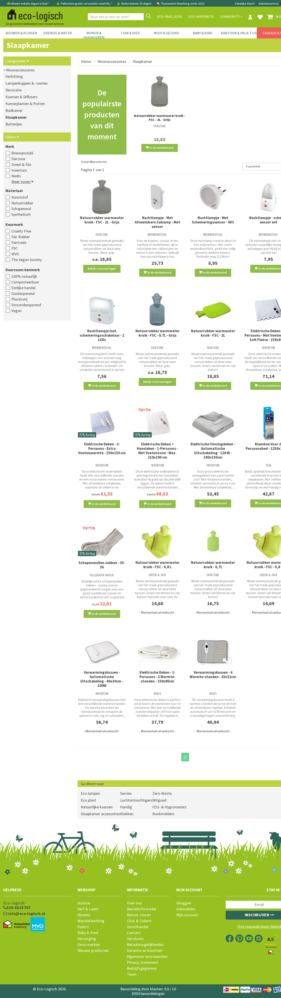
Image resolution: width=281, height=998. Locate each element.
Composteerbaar (25, 282)
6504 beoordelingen (148, 993)
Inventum (19, 170)
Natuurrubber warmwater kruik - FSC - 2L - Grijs (160, 117)
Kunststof (19, 197)
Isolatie (83, 903)
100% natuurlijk (24, 276)
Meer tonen (21, 181)
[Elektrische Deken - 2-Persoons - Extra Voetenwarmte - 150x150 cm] (102, 423)
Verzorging (86, 938)
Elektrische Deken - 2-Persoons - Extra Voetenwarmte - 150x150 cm (102, 448)
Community (230, 16)
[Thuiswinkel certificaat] (16, 924)
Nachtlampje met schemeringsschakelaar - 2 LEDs (102, 335)
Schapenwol (21, 208)
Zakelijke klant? (245, 3)
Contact (134, 932)
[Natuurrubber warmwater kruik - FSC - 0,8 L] (157, 541)
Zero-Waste (162, 793)
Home (86, 61)
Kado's (83, 926)
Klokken (126, 813)
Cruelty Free (21, 231)
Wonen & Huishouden (93, 35)
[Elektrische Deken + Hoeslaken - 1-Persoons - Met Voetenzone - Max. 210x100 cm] (157, 423)
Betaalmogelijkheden (145, 944)
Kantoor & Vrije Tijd (239, 33)
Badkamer (14, 110)
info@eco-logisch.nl (26, 913)
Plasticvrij (19, 299)
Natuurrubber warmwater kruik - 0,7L (213, 564)
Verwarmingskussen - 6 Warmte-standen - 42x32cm (213, 674)
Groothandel (137, 926)
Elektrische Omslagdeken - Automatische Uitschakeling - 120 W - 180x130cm (213, 451)
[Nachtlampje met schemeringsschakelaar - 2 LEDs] (102, 310)
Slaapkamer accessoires (100, 813)
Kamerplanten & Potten (25, 103)
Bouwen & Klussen (21, 33)
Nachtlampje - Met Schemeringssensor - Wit (213, 220)
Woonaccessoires (112, 61)
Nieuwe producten (93, 950)
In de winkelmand (161, 148)
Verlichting (14, 76)
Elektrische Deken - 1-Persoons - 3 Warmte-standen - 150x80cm (157, 677)
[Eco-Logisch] (33, 14)
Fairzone (18, 158)
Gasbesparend (23, 293)
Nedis (16, 176)
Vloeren (83, 915)
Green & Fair (21, 164)
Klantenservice (269, 3)
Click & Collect (139, 920)
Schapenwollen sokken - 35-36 (102, 565)
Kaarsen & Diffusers (21, 96)
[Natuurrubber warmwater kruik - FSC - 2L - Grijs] (159, 91)
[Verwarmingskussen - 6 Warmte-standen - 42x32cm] (213, 651)
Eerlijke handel (23, 287)
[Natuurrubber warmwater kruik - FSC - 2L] (213, 310)
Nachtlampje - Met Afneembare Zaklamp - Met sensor (157, 222)
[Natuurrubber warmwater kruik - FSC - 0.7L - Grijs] (157, 310)
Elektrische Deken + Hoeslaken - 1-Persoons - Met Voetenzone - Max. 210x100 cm (157, 451)
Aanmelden (186, 909)
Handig (126, 806)
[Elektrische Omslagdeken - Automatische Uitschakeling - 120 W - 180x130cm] (213, 423)
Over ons (134, 903)
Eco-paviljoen (169, 16)
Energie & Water (57, 33)
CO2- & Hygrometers (169, 806)
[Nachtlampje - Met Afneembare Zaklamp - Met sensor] (157, 197)
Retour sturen (139, 915)
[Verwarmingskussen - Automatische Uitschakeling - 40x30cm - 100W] (102, 651)
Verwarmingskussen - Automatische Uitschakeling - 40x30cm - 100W (101, 679)
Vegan (16, 310)
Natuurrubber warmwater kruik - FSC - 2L (213, 333)
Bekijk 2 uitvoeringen (102, 268)
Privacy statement (143, 962)
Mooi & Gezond (166, 33)
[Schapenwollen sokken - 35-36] (102, 542)
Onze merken (88, 944)
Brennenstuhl (22, 153)
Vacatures (135, 938)
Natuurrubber (22, 203)
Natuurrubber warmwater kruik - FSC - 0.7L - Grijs (157, 333)
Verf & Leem (88, 909)
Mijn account (187, 915)
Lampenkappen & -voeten (26, 83)
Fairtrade (18, 242)
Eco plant (88, 800)
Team (132, 974)
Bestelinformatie (141, 909)
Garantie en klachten (144, 950)
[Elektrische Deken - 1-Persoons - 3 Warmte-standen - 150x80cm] (157, 651)
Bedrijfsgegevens (142, 968)
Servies (126, 793)
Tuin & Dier (130, 33)
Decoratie (13, 90)
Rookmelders (163, 813)
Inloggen (183, 903)
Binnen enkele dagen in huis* (30, 3)
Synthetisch (21, 214)
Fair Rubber (20, 236)
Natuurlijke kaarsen (97, 806)
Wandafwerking (90, 920)
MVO (15, 254)
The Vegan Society (26, 259)
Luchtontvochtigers (136, 800)
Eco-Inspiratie (201, 16)
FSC (14, 248)
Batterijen (13, 124)
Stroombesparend (26, 305)
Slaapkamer (16, 117)
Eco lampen (90, 793)
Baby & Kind (202, 33)
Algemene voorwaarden (147, 956)
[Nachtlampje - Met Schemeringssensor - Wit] (213, 197)
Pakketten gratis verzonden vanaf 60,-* (86, 3)
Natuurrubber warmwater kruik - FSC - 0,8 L (157, 564)
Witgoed (159, 800)
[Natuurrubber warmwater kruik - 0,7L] (213, 541)
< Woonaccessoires (19, 70)
